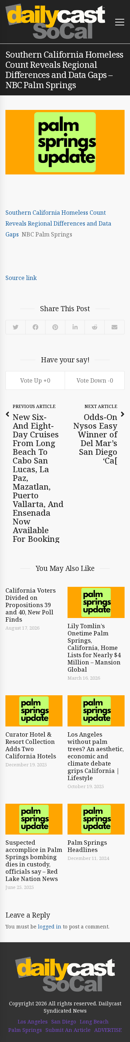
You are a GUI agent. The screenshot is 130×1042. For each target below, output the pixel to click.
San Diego (63, 1021)
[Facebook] (35, 327)
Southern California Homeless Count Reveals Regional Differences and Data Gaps (58, 223)
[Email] (114, 327)
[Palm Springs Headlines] (96, 819)
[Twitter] (15, 327)
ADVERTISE (108, 1030)
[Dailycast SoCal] (55, 22)
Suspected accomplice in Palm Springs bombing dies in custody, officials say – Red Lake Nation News (33, 861)
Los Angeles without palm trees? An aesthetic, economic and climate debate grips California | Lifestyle (96, 756)
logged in (49, 926)
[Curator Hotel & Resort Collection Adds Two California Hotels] (33, 710)
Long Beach (94, 1021)
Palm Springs (25, 1030)
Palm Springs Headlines (87, 846)
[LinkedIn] (74, 327)
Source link (21, 278)
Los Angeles (33, 1021)
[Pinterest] (55, 327)
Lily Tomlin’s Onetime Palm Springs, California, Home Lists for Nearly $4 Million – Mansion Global (94, 648)
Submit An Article (68, 1030)
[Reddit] (94, 327)
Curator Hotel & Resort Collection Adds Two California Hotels (30, 745)
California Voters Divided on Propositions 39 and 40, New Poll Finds (30, 604)
